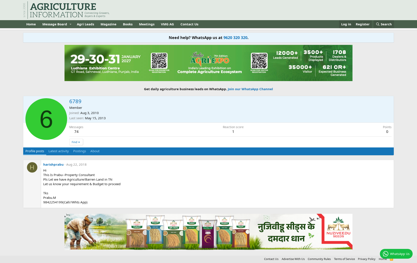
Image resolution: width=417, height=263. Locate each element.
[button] (71, 24)
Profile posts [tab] (34, 151)
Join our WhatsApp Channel (250, 89)
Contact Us (189, 24)
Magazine (108, 24)
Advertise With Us (293, 259)
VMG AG (167, 24)
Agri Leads (85, 24)
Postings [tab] (79, 151)
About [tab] (94, 151)
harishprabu (53, 164)
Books (127, 24)
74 (76, 131)
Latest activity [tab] (58, 151)
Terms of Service (344, 259)
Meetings (146, 24)
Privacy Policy (367, 259)
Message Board (54, 24)
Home (31, 24)
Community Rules (319, 259)
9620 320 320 (235, 37)
